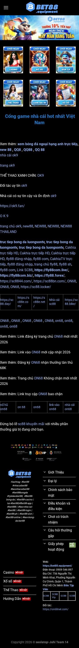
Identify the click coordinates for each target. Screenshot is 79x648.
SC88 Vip (55, 596)
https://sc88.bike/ (71, 302)
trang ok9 (7, 165)
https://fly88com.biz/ (16, 275)
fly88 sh (65, 264)
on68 (59, 321)
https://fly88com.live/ (51, 270)
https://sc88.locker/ (36, 287)
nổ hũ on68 (4, 407)
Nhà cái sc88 (54, 302)
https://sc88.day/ (6, 302)
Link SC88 (25, 270)
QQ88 (27, 150)
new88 (28, 226)
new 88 (5, 150)
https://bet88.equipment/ (57, 565)
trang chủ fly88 (45, 264)
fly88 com (40, 259)
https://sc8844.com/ (16, 281)
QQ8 (17, 150)
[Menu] (6, 7)
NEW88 (40, 226)
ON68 (71, 281)
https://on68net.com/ (55, 609)
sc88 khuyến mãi (31, 424)
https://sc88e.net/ (39, 302)
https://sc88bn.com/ (50, 281)
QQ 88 (40, 150)
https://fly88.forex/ (50, 275)
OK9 (40, 175)
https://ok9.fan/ (12, 206)
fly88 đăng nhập (19, 259)
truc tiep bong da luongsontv (22, 242)
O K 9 (4, 216)
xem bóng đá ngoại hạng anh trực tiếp (47, 144)
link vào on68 (54, 407)
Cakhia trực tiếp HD (35, 253)
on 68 (21, 407)
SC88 (46, 595)
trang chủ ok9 (10, 226)
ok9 (24, 185)
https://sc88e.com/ (23, 302)
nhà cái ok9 (9, 155)
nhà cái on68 (70, 407)
